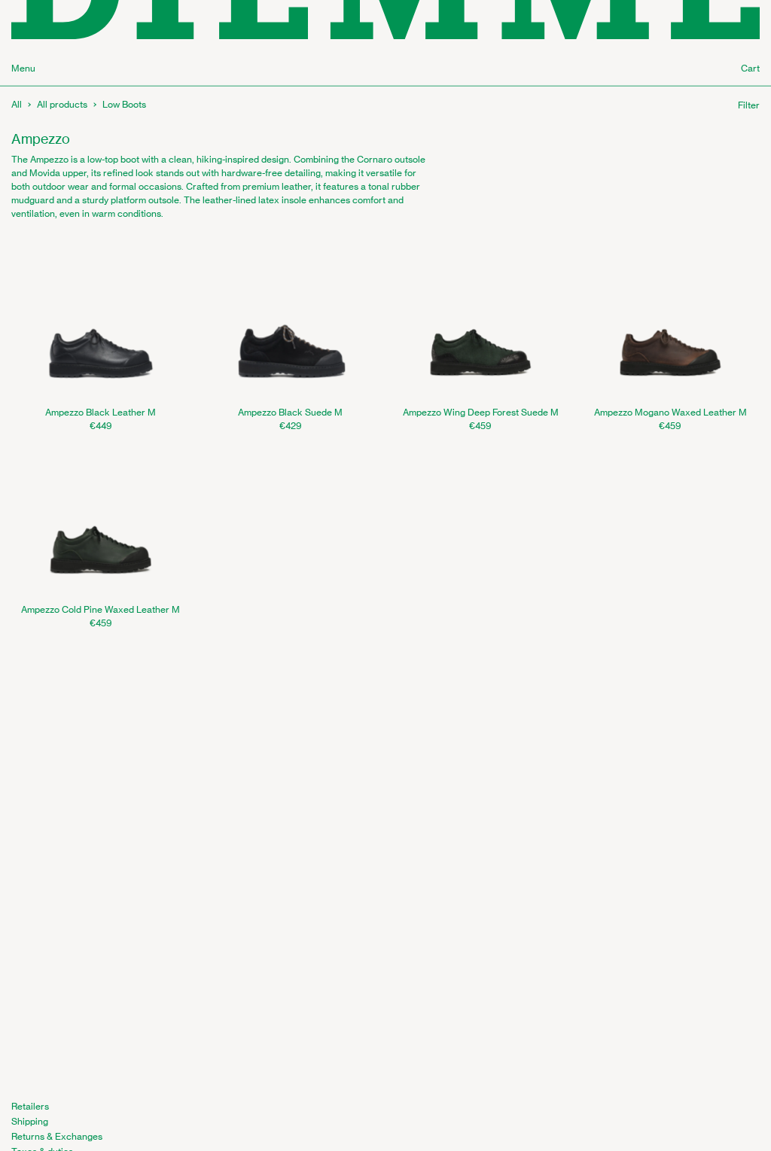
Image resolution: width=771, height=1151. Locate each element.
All (16, 104)
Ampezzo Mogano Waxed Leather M (670, 412)
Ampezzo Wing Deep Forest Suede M (481, 412)
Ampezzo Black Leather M (100, 412)
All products (62, 104)
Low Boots (124, 104)
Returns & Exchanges (56, 1136)
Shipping (29, 1121)
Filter (749, 105)
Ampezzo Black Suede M (290, 412)
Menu (23, 68)
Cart (750, 68)
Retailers (30, 1106)
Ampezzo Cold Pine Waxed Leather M (100, 609)
